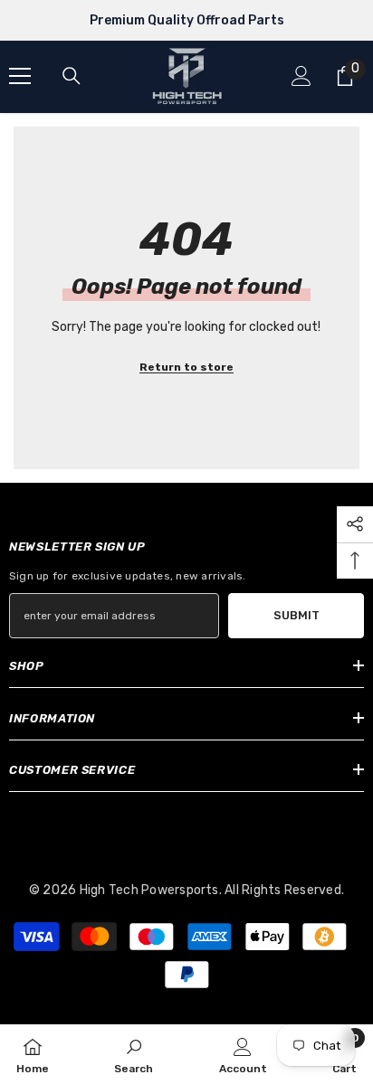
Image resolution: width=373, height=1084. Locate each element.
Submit (296, 615)
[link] (133, 1054)
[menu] (20, 76)
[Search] (71, 76)
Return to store (186, 367)
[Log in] (301, 76)
